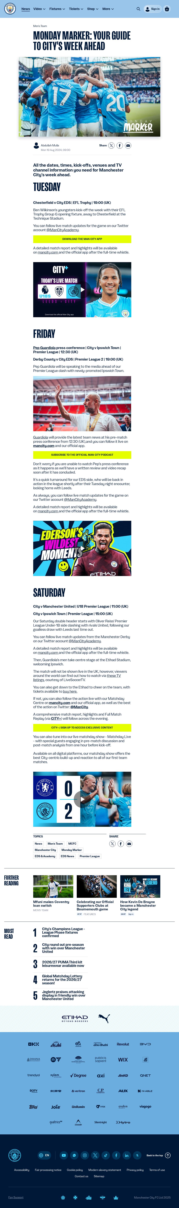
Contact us (81, 1176)
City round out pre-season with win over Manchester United (63, 948)
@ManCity (79, 707)
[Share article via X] (111, 145)
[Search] (138, 9)
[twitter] (95, 1155)
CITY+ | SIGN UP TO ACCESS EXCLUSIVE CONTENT (82, 727)
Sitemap (99, 1176)
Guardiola (40, 437)
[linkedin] (126, 1155)
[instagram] (85, 1155)
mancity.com (48, 252)
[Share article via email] (128, 145)
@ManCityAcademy (62, 230)
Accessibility (21, 1169)
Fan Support (15, 1197)
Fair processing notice (48, 1169)
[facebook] (116, 1155)
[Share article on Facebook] (120, 145)
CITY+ (56, 718)
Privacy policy (135, 1169)
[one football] (137, 1155)
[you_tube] (64, 1155)
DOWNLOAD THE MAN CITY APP (82, 239)
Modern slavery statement (104, 1169)
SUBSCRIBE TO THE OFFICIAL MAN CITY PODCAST (82, 454)
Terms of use (157, 1169)
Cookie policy (75, 1169)
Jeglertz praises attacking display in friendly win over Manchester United (63, 995)
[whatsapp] (74, 1155)
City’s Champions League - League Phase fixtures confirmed (63, 932)
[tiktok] (106, 1155)
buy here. (70, 691)
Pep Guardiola (44, 348)
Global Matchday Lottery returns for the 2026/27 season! (62, 980)
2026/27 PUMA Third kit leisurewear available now (63, 964)
